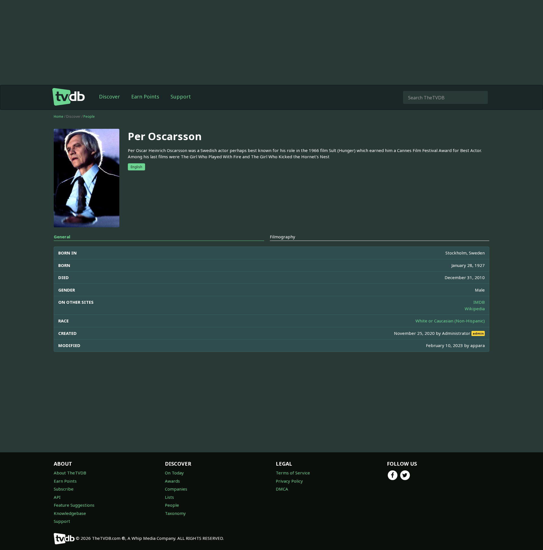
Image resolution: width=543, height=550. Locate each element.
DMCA (282, 489)
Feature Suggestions (74, 505)
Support (181, 96)
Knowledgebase (70, 513)
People (89, 116)
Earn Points (145, 96)
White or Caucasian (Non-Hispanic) (450, 321)
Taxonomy (175, 513)
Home (58, 116)
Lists (169, 497)
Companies (176, 489)
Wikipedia (475, 308)
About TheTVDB (70, 473)
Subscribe (64, 489)
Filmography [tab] (282, 236)
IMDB (479, 302)
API (57, 497)
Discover (109, 96)
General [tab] (62, 236)
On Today (174, 473)
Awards (172, 481)
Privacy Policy (289, 481)
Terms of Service (293, 473)
